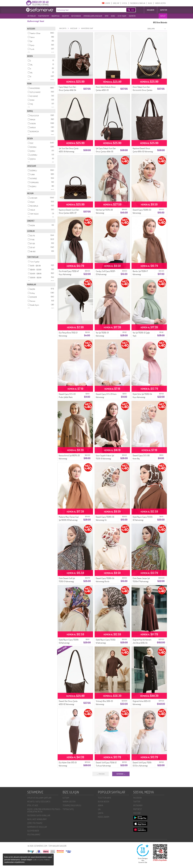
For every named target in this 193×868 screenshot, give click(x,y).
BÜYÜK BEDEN (76, 16)
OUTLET (162, 16)
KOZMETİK (132, 16)
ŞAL (99, 809)
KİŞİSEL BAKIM (103, 817)
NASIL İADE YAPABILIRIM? (37, 819)
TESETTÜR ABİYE (104, 798)
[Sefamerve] (40, 10)
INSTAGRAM (137, 805)
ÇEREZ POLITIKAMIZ (34, 823)
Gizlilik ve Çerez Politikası (41, 860)
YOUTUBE (137, 813)
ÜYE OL (124, 3)
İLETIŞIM (66, 798)
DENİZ (113, 16)
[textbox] (87, 10)
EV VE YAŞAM (122, 16)
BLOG (150, 3)
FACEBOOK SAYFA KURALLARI (38, 815)
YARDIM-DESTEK (160, 3)
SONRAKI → (120, 774)
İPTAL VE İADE (32, 805)
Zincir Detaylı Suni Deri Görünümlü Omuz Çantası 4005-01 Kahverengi (142, 90)
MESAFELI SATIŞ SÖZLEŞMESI (38, 801)
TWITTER (136, 801)
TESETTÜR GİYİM (43, 16)
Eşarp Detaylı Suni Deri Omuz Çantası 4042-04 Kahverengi (67, 90)
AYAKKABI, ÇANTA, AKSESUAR (93, 16)
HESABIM (150, 10)
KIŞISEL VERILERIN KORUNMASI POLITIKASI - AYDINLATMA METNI (44, 810)
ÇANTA (100, 813)
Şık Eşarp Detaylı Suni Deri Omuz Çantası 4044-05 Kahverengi (106, 151)
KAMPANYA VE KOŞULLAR (37, 827)
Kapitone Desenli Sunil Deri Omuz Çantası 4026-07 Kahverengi (69, 213)
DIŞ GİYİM (65, 16)
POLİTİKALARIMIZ (33, 834)
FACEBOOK (137, 798)
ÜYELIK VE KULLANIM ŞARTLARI (39, 798)
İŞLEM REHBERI (33, 831)
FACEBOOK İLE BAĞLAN (137, 3)
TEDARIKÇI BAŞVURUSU (72, 805)
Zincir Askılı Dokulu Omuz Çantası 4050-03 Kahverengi (106, 90)
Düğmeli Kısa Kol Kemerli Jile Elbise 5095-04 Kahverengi (142, 642)
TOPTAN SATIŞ (68, 809)
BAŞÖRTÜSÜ (55, 16)
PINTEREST (137, 809)
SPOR (106, 16)
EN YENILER (31, 16)
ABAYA (100, 805)
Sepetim (163, 10)
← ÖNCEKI (101, 774)
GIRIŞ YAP (116, 3)
